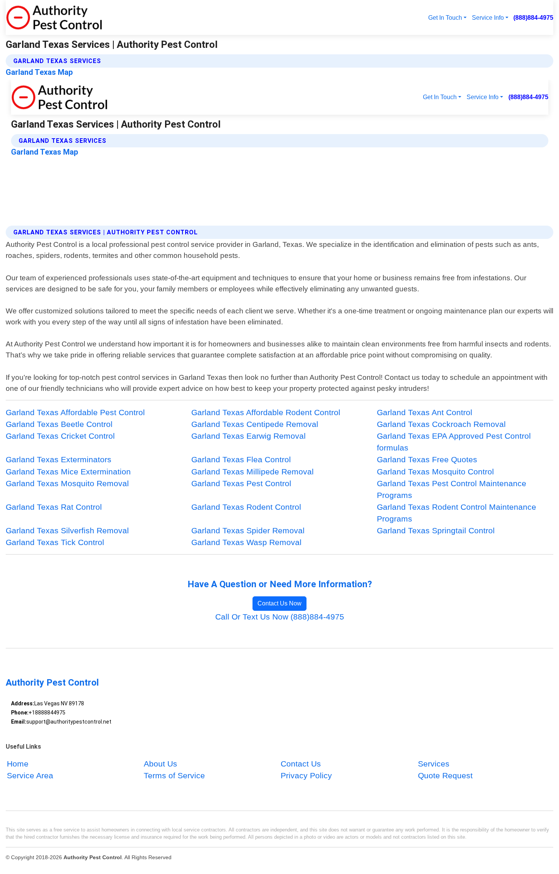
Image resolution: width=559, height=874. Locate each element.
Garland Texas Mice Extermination (68, 471)
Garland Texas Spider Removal (248, 530)
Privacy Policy (306, 775)
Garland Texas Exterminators (58, 459)
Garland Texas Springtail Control (436, 530)
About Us (160, 764)
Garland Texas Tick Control (55, 542)
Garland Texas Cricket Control (60, 435)
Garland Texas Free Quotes (427, 459)
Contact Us (301, 764)
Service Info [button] (488, 17)
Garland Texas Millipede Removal (252, 471)
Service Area (30, 775)
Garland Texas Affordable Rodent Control (265, 412)
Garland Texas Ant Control (424, 412)
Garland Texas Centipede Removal (254, 424)
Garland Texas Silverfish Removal (67, 530)
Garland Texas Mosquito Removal (67, 483)
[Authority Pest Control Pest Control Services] (54, 17)
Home (18, 764)
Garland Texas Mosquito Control (435, 471)
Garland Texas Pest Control (241, 483)
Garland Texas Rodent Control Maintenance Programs (456, 513)
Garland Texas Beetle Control (59, 424)
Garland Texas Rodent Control (246, 507)
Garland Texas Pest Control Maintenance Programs (451, 489)
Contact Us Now (279, 603)
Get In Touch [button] (445, 17)
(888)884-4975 (533, 17)
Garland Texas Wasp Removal (246, 542)
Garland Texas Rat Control (54, 507)
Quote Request (445, 775)
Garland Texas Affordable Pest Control (75, 412)
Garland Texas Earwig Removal (248, 435)
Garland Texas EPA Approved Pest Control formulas (454, 441)
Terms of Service (174, 775)
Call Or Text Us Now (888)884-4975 (279, 616)
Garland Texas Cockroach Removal (441, 424)
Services (433, 764)
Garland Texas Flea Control (241, 459)
